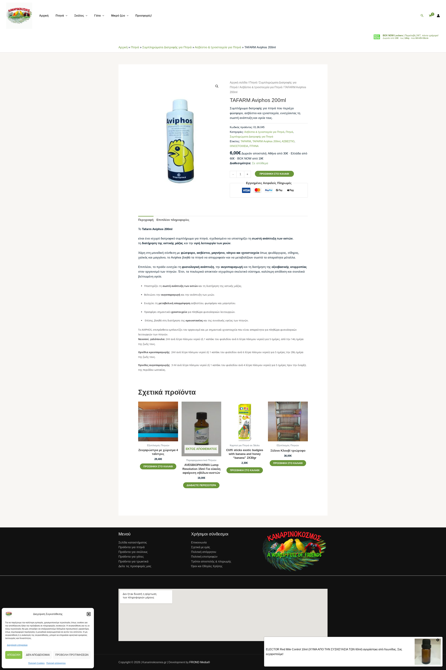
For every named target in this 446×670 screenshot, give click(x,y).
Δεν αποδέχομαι (38, 654)
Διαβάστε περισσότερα (201, 485)
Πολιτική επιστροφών (204, 556)
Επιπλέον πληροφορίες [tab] (172, 220)
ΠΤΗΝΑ (254, 145)
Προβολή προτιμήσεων (72, 654)
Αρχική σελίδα (238, 82)
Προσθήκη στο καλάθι (274, 173)
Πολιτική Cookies (36, 663)
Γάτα (97, 15)
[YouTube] (326, 662)
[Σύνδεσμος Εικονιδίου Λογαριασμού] (438, 15)
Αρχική (44, 15)
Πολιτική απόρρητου (56, 663)
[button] (88, 614)
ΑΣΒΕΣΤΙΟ (288, 141)
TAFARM (246, 141)
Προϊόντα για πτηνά (131, 547)
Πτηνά (60, 15)
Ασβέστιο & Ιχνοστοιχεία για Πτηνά (218, 47)
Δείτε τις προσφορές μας (134, 566)
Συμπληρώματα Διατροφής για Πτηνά (167, 47)
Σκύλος (79, 15)
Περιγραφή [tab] (145, 220)
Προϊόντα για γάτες (131, 556)
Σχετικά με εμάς (200, 547)
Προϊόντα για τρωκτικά (133, 561)
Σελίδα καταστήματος (132, 542)
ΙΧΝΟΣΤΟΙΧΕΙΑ (239, 145)
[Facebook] (311, 662)
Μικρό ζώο (118, 15)
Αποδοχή (13, 654)
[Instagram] (319, 662)
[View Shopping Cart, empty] (430, 15)
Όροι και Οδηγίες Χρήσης (206, 566)
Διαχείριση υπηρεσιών (17, 645)
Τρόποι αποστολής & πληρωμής (211, 561)
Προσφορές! (143, 15)
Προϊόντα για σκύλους (133, 552)
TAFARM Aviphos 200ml (266, 141)
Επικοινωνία (199, 542)
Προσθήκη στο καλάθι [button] (158, 466)
